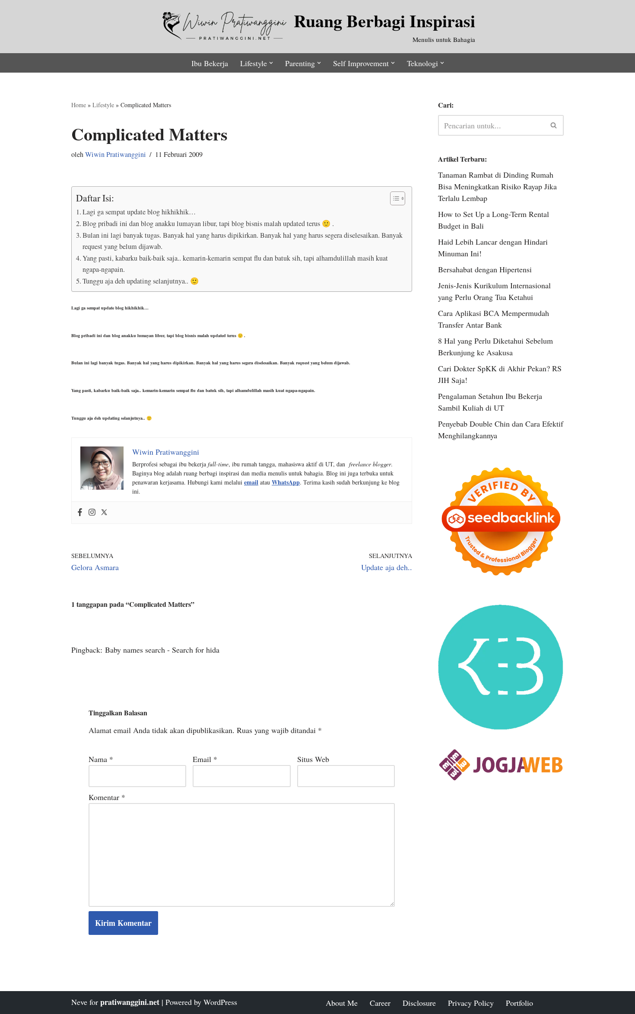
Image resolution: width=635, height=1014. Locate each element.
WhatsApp (286, 482)
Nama (101, 759)
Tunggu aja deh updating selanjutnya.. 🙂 (141, 281)
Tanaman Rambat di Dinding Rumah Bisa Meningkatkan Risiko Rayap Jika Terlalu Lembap (497, 186)
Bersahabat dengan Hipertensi (485, 269)
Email (205, 759)
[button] (271, 63)
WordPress (220, 1002)
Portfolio (519, 1003)
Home (78, 105)
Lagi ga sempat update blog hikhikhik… (139, 212)
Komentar (107, 797)
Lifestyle (103, 105)
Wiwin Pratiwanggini (115, 154)
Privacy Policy (471, 1003)
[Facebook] (80, 512)
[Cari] (554, 125)
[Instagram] (92, 512)
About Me (342, 1003)
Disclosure (419, 1003)
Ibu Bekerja (209, 63)
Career (380, 1003)
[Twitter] (104, 512)
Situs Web (313, 759)
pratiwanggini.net (129, 1002)
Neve (79, 1002)
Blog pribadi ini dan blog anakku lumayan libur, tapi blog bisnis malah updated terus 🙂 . (208, 223)
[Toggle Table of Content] (393, 198)
